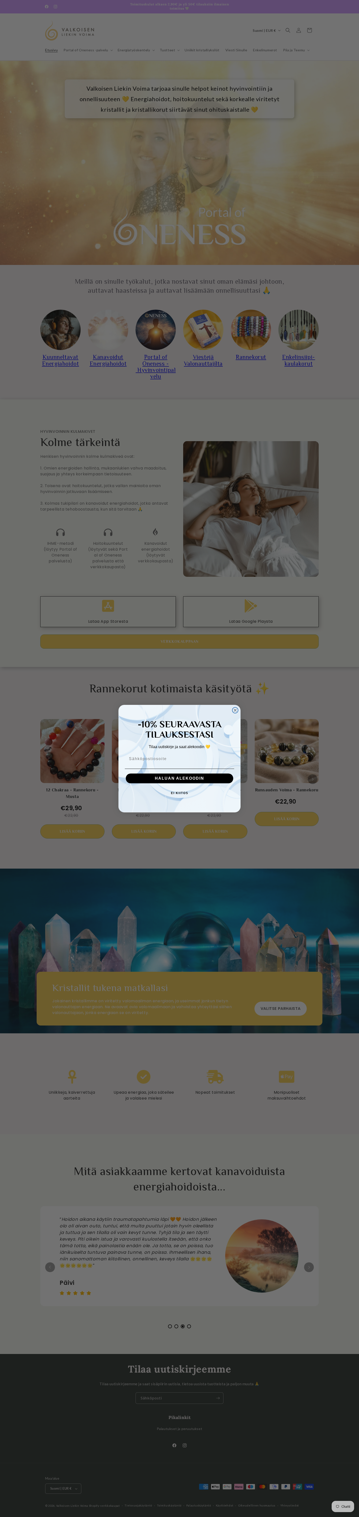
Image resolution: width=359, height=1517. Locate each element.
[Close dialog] (235, 710)
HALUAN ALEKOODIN (179, 778)
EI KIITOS (179, 793)
